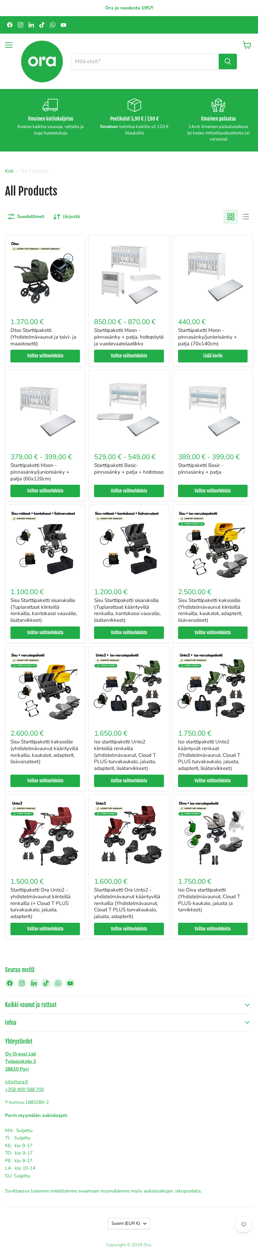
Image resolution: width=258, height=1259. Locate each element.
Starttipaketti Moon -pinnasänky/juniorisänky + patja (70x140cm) (207, 337)
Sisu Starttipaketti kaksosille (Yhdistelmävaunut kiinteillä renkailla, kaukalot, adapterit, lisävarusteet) (210, 610)
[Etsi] (228, 61)
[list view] (245, 216)
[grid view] (230, 216)
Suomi (126, 1223)
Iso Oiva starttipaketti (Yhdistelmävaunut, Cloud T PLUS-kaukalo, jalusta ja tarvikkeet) (209, 899)
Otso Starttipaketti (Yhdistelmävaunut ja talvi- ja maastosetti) (43, 337)
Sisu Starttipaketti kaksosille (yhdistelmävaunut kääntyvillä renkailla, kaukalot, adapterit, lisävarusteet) (44, 751)
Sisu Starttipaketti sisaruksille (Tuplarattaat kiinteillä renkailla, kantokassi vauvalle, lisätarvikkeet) (43, 610)
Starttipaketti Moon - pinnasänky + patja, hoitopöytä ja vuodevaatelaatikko (129, 337)
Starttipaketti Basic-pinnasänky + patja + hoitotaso (129, 468)
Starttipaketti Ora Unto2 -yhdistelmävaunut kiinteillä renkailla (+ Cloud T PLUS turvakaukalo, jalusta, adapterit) (40, 903)
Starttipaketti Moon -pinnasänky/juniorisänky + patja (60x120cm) (39, 472)
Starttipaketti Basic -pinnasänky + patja (200, 468)
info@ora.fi (16, 1082)
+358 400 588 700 (24, 1089)
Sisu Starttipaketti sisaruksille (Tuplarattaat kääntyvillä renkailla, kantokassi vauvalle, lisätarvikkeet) (127, 610)
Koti (9, 171)
